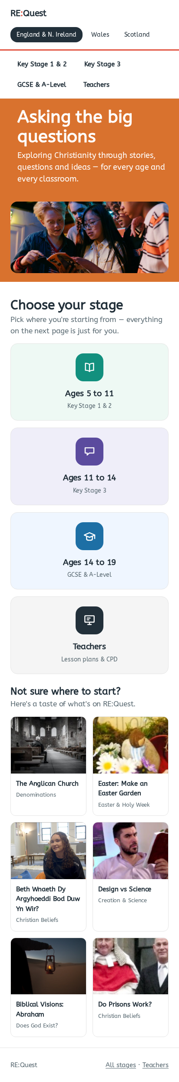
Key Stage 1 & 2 (42, 64)
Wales (100, 34)
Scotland (137, 34)
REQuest (28, 13)
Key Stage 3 (102, 64)
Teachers (96, 85)
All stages (121, 1065)
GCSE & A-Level (41, 85)
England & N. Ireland (46, 34)
